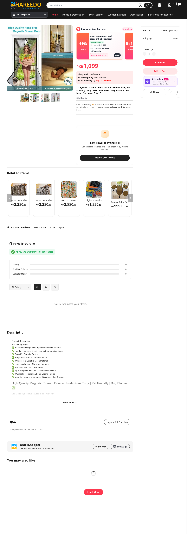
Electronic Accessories (160, 14)
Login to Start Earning (105, 158)
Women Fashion (117, 14)
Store (52, 227)
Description (40, 227)
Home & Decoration (73, 14)
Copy (117, 55)
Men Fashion (96, 14)
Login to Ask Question (117, 422)
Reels (55, 14)
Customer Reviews (20, 227)
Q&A (61, 227)
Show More (68, 402)
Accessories (136, 14)
